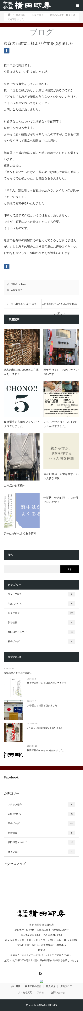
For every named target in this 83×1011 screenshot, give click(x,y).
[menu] (77, 5)
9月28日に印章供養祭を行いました (45, 728)
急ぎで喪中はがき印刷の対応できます (46, 683)
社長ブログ (40, 641)
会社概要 (15, 986)
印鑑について (40, 603)
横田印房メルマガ (40, 632)
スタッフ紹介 (40, 594)
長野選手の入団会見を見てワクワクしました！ (21, 424)
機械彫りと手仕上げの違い (18, 673)
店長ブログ (16, 290)
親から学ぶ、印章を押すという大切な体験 (61, 476)
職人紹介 (50, 986)
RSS (40, 973)
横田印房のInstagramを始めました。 (46, 750)
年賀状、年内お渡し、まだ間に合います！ (61, 499)
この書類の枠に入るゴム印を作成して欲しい (59, 305)
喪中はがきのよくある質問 (20, 533)
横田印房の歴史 (33, 986)
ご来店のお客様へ (14, 485)
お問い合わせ (58, 992)
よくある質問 (25, 992)
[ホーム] (9, 14)
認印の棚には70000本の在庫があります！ (21, 372)
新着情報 (40, 622)
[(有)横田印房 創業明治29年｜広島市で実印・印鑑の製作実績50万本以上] (27, 5)
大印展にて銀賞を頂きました (42, 705)
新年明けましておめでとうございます (61, 372)
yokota (22, 284)
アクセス (41, 992)
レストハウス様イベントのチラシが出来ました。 (61, 424)
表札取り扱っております (23, 303)
